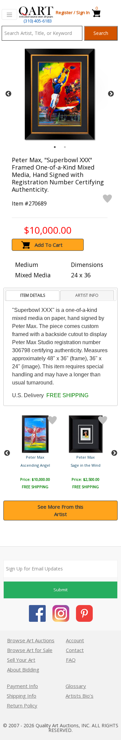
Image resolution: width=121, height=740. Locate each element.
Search (100, 33)
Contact (75, 650)
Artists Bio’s (79, 695)
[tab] (32, 295)
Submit (60, 590)
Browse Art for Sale (29, 650)
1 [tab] (54, 147)
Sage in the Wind (85, 465)
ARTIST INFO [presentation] (86, 295)
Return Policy (22, 705)
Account (75, 640)
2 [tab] (65, 147)
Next (111, 94)
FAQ (71, 659)
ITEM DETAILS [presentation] (32, 295)
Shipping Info (21, 695)
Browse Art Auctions (30, 640)
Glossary (76, 686)
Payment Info (22, 686)
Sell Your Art (21, 659)
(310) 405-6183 (38, 21)
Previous (8, 94)
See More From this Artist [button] (60, 510)
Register (64, 12)
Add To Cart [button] (49, 244)
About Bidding (23, 669)
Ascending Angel (35, 465)
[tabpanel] (60, 94)
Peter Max (35, 457)
